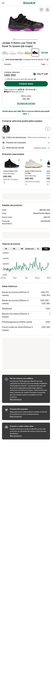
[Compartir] (47, 9)
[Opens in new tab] (23, 89)
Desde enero (30, 249)
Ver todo (44, 52)
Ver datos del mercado (26, 103)
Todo (46, 249)
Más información (18, 92)
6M (22, 249)
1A (38, 249)
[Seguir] (19, 160)
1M (6, 249)
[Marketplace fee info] (35, 79)
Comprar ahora (26, 83)
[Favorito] (41, 9)
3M (14, 249)
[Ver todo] (47, 129)
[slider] (14, 39)
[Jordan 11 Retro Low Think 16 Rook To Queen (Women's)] (6, 129)
